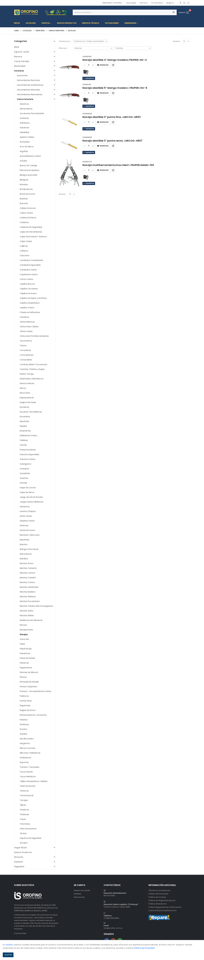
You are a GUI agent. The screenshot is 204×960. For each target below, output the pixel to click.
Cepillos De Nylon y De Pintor (33, 298)
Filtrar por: (63, 48)
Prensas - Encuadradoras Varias (35, 691)
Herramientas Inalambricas (30, 85)
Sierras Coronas (27, 748)
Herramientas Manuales (28, 89)
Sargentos (25, 743)
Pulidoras (24, 696)
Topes (23, 819)
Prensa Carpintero (28, 686)
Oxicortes (24, 639)
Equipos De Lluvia (28, 402)
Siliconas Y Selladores (30, 752)
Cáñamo (24, 250)
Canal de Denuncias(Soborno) (162, 910)
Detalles (77, 893)
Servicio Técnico (90, 23)
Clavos (23, 345)
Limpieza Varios (27, 520)
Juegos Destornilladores (31, 501)
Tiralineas (24, 814)
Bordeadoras (26, 189)
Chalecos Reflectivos (30, 312)
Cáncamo (24, 255)
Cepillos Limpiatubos (30, 302)
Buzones (24, 203)
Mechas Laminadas (29, 587)
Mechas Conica (27, 582)
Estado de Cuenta (82, 890)
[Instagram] (184, 3)
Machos (23, 544)
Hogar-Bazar (20, 847)
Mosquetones (26, 629)
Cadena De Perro (28, 217)
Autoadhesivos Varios (30, 156)
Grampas (24, 468)
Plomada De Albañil (29, 681)
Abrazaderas (26, 108)
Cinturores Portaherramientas (34, 336)
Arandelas (25, 141)
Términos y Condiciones (159, 890)
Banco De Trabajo (28, 165)
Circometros (26, 340)
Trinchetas (25, 823)
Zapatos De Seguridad (30, 838)
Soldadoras (25, 757)
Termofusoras (27, 795)
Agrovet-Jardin (21, 51)
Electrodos (25, 392)
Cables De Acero (28, 208)
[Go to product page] (69, 67)
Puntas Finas (26, 700)
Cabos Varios (26, 212)
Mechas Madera (27, 591)
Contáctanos (157, 3)
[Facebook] (180, 3)
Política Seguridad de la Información (165, 907)
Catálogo (31, 23)
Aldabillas (24, 132)
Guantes (24, 478)
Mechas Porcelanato (30, 601)
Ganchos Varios (27, 459)
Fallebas (24, 440)
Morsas (23, 625)
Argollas (24, 151)
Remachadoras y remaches (33, 715)
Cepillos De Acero (28, 293)
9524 (16, 47)
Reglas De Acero (28, 710)
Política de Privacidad (158, 893)
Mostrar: (176, 41)
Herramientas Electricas (28, 80)
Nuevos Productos (66, 23)
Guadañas (25, 473)
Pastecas (24, 662)
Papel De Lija (26, 648)
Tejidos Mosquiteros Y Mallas (33, 781)
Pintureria (18, 857)
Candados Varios (28, 269)
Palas (22, 644)
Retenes (23, 719)
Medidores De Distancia (31, 620)
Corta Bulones (27, 355)
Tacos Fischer (26, 771)
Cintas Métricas (27, 321)
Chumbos (24, 317)
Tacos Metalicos (28, 776)
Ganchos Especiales (29, 454)
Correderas (25, 350)
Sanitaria (18, 861)
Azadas (23, 160)
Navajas (24, 634)
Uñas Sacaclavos (28, 828)
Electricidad (19, 66)
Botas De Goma (27, 194)
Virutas (23, 833)
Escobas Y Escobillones (31, 411)
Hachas (23, 482)
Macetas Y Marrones (29, 535)
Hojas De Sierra (27, 492)
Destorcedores (27, 383)
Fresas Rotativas (28, 449)
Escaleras (24, 407)
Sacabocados (26, 738)
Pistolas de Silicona (29, 672)
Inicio (17, 23)
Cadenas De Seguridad (31, 227)
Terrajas (24, 800)
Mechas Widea (27, 615)
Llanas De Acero (27, 530)
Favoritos (143, 3)
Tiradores (24, 809)
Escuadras (25, 416)
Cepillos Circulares (29, 288)
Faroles (23, 445)
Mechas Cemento (28, 568)
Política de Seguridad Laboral (161, 900)
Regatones (25, 705)
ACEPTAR (8, 955)
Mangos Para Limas (29, 549)
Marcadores (26, 554)
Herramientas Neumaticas (29, 94)
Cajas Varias (26, 241)
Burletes (24, 198)
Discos (23, 388)
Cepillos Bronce (27, 284)
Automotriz (22, 75)
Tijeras (23, 805)
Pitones (23, 677)
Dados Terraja (27, 374)
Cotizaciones (112, 23)
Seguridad (19, 866)
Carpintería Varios (28, 274)
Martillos (24, 558)
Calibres (24, 246)
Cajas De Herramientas (31, 231)
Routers (23, 729)
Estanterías (25, 430)
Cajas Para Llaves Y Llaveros (33, 236)
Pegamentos (26, 667)
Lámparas (25, 506)
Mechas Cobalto (28, 577)
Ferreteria (19, 70)
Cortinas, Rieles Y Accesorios (33, 364)
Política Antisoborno (157, 903)
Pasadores (25, 653)
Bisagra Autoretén (28, 175)
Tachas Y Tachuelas (29, 767)
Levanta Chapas (28, 511)
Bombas (24, 184)
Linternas (24, 525)
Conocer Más (20, 933)
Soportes (24, 762)
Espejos (23, 426)
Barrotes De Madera (29, 170)
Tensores (24, 790)
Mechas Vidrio (26, 610)
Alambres (24, 127)
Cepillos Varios (27, 307)
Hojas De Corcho (28, 487)
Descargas (131, 3)
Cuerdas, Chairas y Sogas (32, 369)
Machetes (24, 539)
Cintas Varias (26, 331)
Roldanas (24, 724)
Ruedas (23, 734)
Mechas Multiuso (28, 596)
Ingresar (182, 12)
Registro (170, 3)
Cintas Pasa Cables (29, 326)
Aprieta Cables (27, 137)
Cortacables (26, 359)
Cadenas (24, 222)
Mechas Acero (27, 563)
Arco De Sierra (26, 146)
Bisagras (24, 179)
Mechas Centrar (27, 572)
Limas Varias (26, 516)
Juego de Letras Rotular (31, 497)
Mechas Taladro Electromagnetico (36, 606)
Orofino (9, 944)
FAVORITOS (89, 78)
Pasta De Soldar (27, 658)
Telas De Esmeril (27, 786)
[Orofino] (42, 12)
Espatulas (24, 421)
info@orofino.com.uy (113, 928)
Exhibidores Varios (28, 435)
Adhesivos (25, 122)
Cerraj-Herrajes (21, 61)
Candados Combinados (31, 260)
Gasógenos (25, 464)
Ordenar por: (65, 41)
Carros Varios (26, 279)
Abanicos (24, 104)
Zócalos (23, 842)
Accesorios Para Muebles (32, 113)
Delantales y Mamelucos (31, 378)
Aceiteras (24, 118)
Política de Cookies (157, 897)
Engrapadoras (27, 397)
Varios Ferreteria (25, 99)
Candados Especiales (30, 265)
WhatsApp (188, 3)
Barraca (18, 56)
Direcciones (79, 897)
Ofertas (45, 23)
